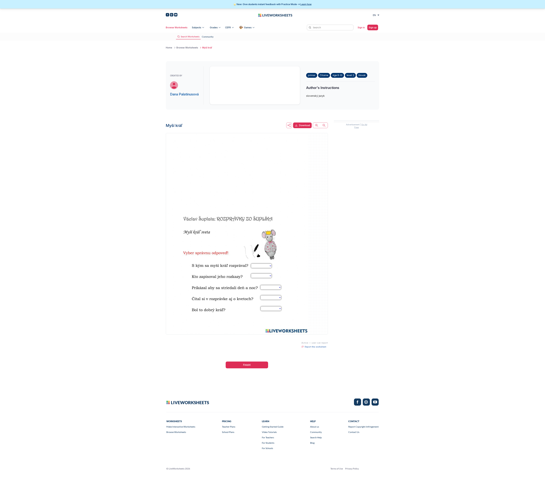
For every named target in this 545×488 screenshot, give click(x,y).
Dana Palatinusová (184, 94)
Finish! (247, 364)
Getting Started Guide (272, 426)
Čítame (324, 75)
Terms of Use (336, 468)
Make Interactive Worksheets (180, 426)
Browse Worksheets (176, 27)
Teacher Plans (228, 426)
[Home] (275, 15)
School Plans (228, 432)
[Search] (310, 27)
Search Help (316, 437)
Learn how (306, 4)
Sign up (373, 27)
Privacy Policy (352, 468)
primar (312, 75)
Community (316, 432)
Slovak (362, 75)
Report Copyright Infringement (363, 426)
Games (247, 27)
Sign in (361, 27)
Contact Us (353, 432)
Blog (312, 442)
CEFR (228, 27)
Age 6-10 (337, 75)
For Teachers (268, 437)
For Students (268, 442)
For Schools (267, 448)
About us (314, 426)
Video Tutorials (269, 432)
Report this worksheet (315, 347)
